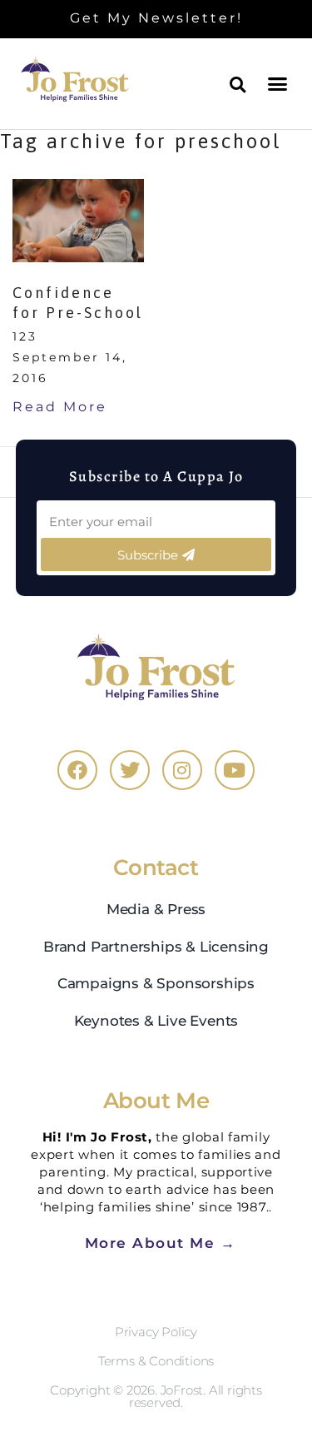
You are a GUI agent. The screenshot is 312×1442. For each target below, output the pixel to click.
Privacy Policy (156, 1332)
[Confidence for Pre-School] (78, 220)
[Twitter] (130, 770)
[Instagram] (182, 770)
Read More (59, 406)
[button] (279, 83)
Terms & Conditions (156, 1361)
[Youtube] (235, 770)
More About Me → (160, 1243)
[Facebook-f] (77, 770)
